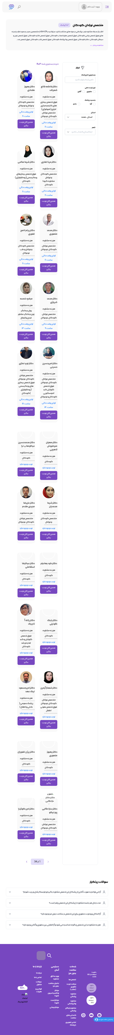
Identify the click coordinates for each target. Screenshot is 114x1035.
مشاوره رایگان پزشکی (70, 1009)
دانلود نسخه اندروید (91, 987)
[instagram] (99, 1015)
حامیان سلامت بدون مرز (53, 984)
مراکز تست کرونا (54, 1001)
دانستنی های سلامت (71, 1016)
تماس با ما (38, 977)
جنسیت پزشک (90, 100)
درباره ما (39, 973)
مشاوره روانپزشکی (72, 1002)
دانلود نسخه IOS (92, 1000)
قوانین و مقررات (38, 990)
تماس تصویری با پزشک (70, 1023)
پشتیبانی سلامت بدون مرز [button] (106, 1019)
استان (93, 112)
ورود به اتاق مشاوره (54, 977)
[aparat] (83, 1015)
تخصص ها (72, 980)
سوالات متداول (39, 983)
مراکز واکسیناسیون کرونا (53, 993)
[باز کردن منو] (107, 7)
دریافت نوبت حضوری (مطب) (71, 987)
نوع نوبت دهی (90, 88)
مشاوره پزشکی (73, 995)
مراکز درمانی (54, 1007)
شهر (93, 127)
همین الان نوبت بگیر (49, 134)
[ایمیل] (91, 1015)
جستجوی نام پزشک (88, 75)
